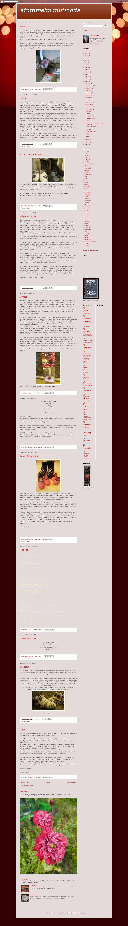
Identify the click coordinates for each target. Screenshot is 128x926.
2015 (86, 76)
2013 (86, 81)
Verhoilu (86, 243)
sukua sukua (87, 229)
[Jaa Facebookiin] (50, 89)
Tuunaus (86, 233)
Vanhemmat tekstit (71, 782)
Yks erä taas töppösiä (30, 154)
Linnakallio (87, 186)
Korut (85, 178)
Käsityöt (28, 208)
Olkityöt (86, 205)
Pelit (85, 209)
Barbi (85, 158)
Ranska (86, 211)
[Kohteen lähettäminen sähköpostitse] (44, 89)
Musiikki (86, 196)
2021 (86, 62)
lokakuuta (89, 88)
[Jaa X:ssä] (48, 89)
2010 (86, 144)
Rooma (86, 217)
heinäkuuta (89, 95)
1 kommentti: (37, 719)
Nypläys (86, 202)
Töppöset (24, 667)
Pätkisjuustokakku (88, 385)
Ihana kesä (25, 879)
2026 (86, 51)
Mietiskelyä (87, 192)
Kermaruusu (87, 384)
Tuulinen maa (102, 308)
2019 (86, 67)
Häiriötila (24, 550)
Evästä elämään (30, 658)
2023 (86, 58)
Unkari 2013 (87, 237)
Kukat (86, 180)
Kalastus (86, 172)
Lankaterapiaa (88, 447)
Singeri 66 (87, 227)
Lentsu (23, 98)
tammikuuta (89, 109)
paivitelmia (87, 440)
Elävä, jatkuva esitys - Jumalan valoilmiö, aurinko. (88, 334)
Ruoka (86, 223)
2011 (86, 142)
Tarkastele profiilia (95, 44)
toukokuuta (89, 100)
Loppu (23, 729)
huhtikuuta (89, 102)
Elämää (28, 146)
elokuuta (88, 93)
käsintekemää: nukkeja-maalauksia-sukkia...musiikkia (88, 321)
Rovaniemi (87, 219)
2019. (85, 435)
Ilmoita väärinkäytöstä (90, 250)
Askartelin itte (88, 390)
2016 (86, 74)
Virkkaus (86, 245)
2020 (86, 65)
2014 (86, 79)
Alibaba (86, 151)
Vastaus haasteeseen (90, 241)
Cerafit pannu (33, 895)
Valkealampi (86, 326)
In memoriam (87, 392)
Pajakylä (86, 207)
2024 (86, 55)
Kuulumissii (86, 427)
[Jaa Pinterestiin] (52, 89)
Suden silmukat (88, 347)
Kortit (85, 176)
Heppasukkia (33, 885)
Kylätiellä (86, 397)
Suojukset (25, 26)
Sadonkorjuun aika (88, 342)
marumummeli (96, 35)
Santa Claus (87, 225)
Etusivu (48, 782)
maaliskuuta (89, 104)
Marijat (86, 190)
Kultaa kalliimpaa (28, 638)
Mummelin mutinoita (50, 10)
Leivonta (86, 184)
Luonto (86, 188)
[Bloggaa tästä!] (46, 89)
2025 (86, 53)
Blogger (83, 913)
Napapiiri (87, 198)
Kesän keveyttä (87, 378)
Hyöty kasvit (87, 168)
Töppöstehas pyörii (29, 456)
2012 (86, 139)
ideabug (69, 913)
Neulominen (87, 200)
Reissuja (86, 213)
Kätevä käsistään (88, 348)
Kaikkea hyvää (88, 340)
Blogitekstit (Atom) (28, 785)
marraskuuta (89, 86)
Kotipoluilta (87, 377)
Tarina (86, 231)
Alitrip (86, 153)
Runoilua (87, 221)
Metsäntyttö (87, 331)
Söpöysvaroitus (87, 448)
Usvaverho (86, 442)
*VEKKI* (86, 310)
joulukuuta (89, 83)
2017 (86, 72)
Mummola (87, 194)
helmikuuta (89, 107)
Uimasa (23, 297)
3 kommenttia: (37, 539)
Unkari (86, 235)
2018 (86, 69)
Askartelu (87, 155)
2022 (86, 60)
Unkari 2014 (87, 239)
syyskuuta (89, 90)
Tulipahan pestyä (28, 216)
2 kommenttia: (37, 89)
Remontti (86, 215)
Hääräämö (87, 354)
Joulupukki (87, 170)
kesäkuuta (89, 97)
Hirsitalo (86, 166)
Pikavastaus (24, 791)
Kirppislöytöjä (88, 174)
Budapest (87, 160)
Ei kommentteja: (38, 393)
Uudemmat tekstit (25, 782)
